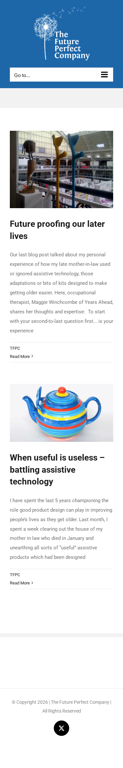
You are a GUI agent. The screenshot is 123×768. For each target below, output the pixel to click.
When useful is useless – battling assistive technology (57, 469)
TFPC (15, 348)
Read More (20, 356)
